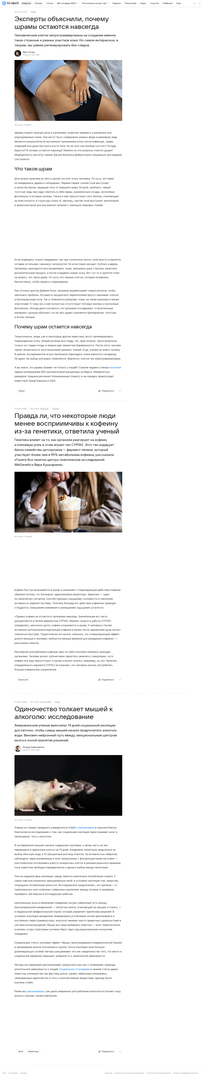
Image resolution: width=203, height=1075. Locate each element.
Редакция (108, 1073)
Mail (4, 1073)
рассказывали (35, 991)
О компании (13, 1073)
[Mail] (4, 3)
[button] (68, 90)
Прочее (55, 408)
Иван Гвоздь (29, 52)
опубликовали (85, 827)
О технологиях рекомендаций (158, 1073)
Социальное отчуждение (74, 969)
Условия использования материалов (129, 1073)
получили (115, 367)
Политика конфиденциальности (185, 1073)
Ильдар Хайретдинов (33, 747)
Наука (33, 12)
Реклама (23, 1073)
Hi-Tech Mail (45, 702)
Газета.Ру (44, 408)
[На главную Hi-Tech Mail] (12, 3)
